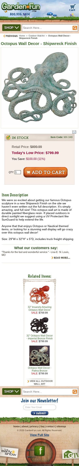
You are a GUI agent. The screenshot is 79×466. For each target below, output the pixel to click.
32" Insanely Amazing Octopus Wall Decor (39, 308)
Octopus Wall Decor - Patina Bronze (39, 369)
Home (22, 35)
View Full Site (39, 435)
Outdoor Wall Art (37, 35)
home (16, 426)
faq (42, 426)
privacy (34, 426)
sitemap (61, 426)
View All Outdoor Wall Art (41, 382)
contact (50, 426)
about (25, 426)
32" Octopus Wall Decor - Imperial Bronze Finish (40, 337)
